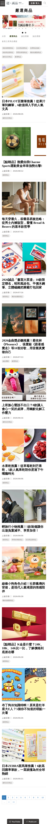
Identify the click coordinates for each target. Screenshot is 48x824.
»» (14, 802)
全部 (4, 36)
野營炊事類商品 (21, 52)
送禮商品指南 (34, 48)
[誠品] (15, 3)
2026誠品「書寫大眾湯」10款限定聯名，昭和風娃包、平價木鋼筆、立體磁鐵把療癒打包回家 (23, 283)
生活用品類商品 (21, 48)
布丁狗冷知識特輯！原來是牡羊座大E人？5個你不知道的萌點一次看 (23, 708)
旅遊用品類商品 (8, 52)
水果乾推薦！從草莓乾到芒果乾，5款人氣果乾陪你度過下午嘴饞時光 (22, 469)
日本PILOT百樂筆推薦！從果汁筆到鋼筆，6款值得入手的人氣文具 (23, 105)
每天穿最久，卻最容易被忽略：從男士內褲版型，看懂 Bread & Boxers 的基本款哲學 (23, 222)
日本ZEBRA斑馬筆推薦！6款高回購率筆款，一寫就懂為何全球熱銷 (23, 769)
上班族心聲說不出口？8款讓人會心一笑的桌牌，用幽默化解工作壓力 (23, 408)
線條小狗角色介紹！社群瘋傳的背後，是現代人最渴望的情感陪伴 (23, 587)
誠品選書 (25, 36)
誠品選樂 (36, 36)
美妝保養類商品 (8, 48)
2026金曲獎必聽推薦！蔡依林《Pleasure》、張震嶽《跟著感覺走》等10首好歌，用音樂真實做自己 (23, 346)
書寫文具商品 (7, 57)
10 (43, 797)
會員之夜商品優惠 (9, 41)
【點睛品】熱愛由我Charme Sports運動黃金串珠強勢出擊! (22, 163)
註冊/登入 (35, 3)
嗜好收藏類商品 (35, 52)
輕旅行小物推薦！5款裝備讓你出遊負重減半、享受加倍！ (22, 528)
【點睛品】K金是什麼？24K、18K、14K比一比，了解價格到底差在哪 (23, 648)
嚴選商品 (13, 36)
